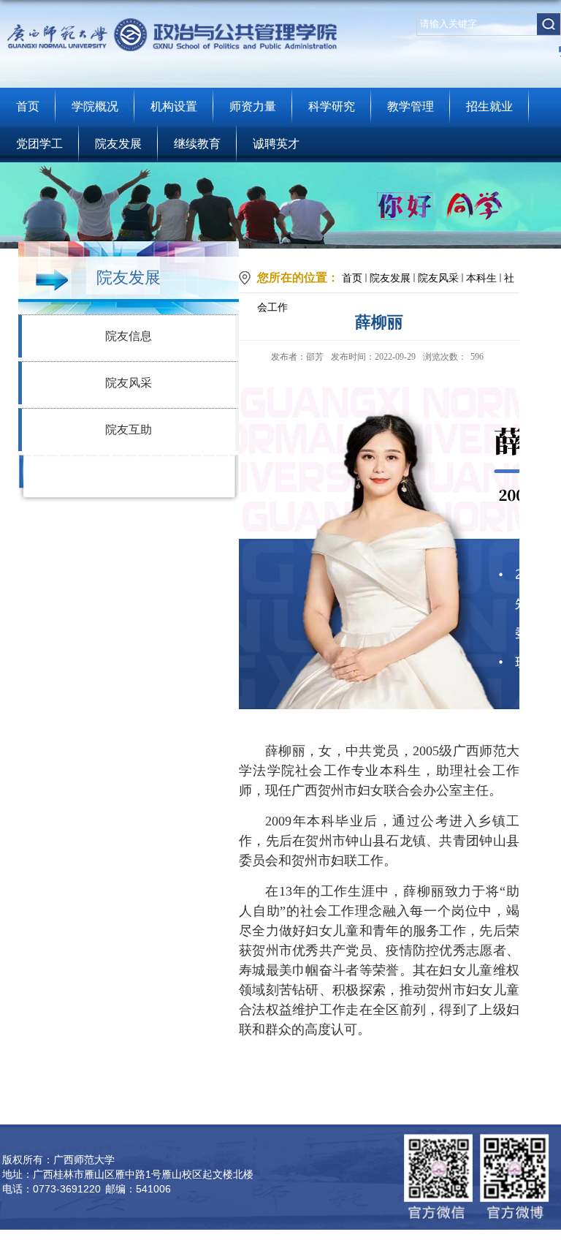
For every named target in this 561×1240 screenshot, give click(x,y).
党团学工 (39, 143)
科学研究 (331, 106)
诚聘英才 (276, 143)
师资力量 (252, 106)
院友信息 (128, 336)
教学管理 (410, 106)
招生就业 (489, 106)
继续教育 (197, 143)
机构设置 (173, 106)
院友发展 (118, 143)
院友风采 (128, 383)
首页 (27, 106)
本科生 (481, 278)
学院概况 (95, 106)
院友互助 (128, 429)
